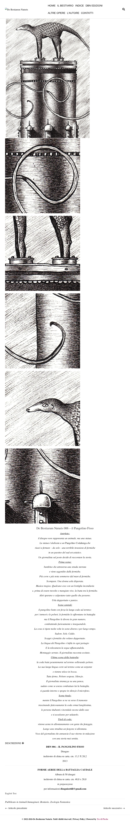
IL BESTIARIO (65, 5)
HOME (51, 5)
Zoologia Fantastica (60, 801)
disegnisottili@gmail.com (73, 788)
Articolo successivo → (114, 808)
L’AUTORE (73, 13)
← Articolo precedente (16, 808)
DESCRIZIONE (13, 743)
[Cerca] (123, 9)
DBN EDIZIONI (94, 5)
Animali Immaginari (29, 801)
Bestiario (44, 801)
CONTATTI (87, 13)
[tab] (65, 743)
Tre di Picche (102, 819)
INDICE (79, 5)
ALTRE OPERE (56, 13)
